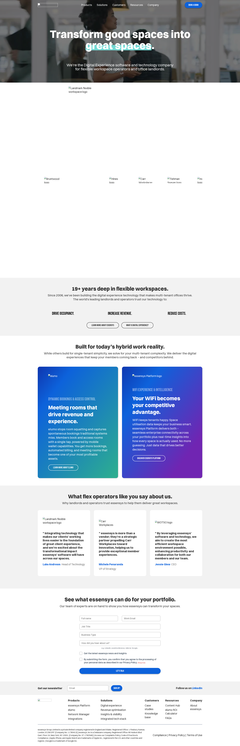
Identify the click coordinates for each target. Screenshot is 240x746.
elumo (71, 709)
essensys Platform (79, 705)
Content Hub (172, 705)
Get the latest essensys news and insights (105, 653)
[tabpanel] (64, 543)
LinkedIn (197, 688)
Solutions (102, 5)
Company (153, 5)
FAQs (168, 718)
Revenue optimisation (113, 709)
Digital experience (111, 705)
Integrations (75, 718)
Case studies (149, 707)
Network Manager (79, 714)
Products (86, 5)
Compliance (160, 735)
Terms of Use (194, 735)
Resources (136, 5)
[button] (193, 5)
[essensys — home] (48, 5)
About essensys (195, 707)
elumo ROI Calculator (171, 711)
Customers (119, 5)
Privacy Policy (176, 735)
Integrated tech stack (113, 718)
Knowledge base (151, 715)
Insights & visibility (111, 714)
